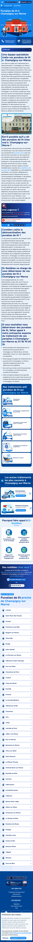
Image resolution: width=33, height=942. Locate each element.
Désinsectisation (21, 506)
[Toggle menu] (2, 2)
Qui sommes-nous (16, 906)
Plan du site (23, 940)
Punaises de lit (8, 5)
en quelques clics (26, 42)
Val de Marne (17, 5)
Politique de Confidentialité (22, 933)
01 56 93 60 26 (10, 42)
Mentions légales (11, 940)
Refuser (5, 938)
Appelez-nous (26, 2)
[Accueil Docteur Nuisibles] (11, 2)
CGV (18, 940)
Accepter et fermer (18, 938)
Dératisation (20, 491)
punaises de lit (19, 153)
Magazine (16, 904)
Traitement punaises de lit (16, 892)
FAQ (16, 908)
